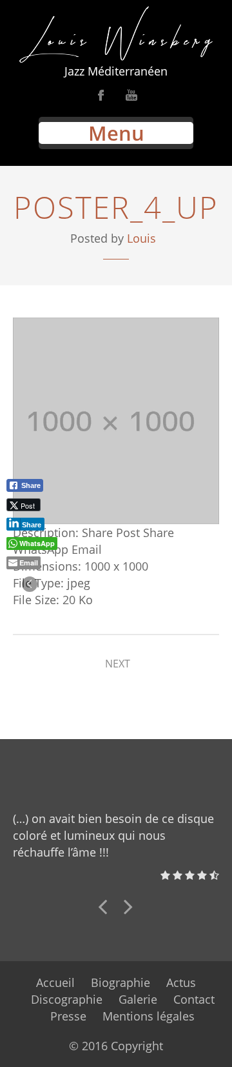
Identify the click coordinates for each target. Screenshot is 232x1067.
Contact (194, 999)
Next (117, 663)
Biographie (120, 982)
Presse (68, 1016)
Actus (181, 982)
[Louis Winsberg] (116, 34)
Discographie (66, 999)
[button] (29, 584)
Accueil (55, 982)
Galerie (138, 999)
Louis (141, 238)
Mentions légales (148, 1016)
